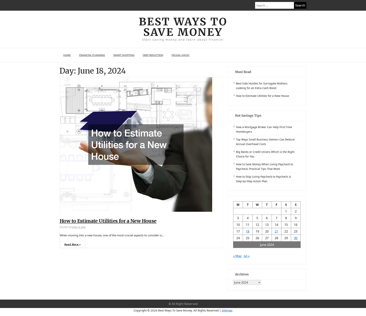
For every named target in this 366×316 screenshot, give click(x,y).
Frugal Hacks (180, 55)
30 (295, 238)
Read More (71, 244)
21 (276, 231)
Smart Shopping (123, 55)
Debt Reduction (153, 55)
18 (247, 231)
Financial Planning (92, 55)
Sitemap (227, 310)
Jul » (247, 256)
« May (237, 256)
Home (67, 55)
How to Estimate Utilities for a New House (108, 221)
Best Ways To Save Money (183, 26)
